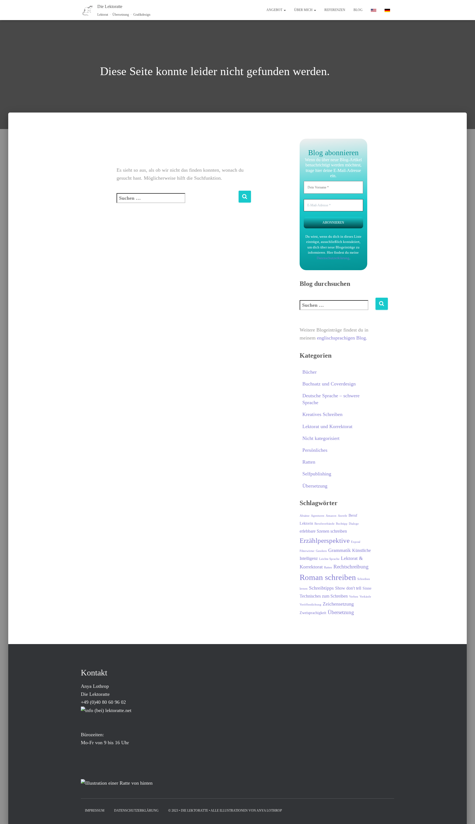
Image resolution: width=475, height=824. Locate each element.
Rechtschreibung (351, 567)
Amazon (331, 515)
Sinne (367, 588)
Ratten (308, 462)
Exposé (355, 541)
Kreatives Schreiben (322, 414)
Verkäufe (365, 596)
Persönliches (314, 450)
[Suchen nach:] (177, 201)
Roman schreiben (328, 577)
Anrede (342, 515)
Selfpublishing (316, 474)
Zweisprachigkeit (313, 613)
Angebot (274, 10)
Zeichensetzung (338, 604)
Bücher (309, 372)
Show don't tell (348, 588)
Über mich (303, 10)
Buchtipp (341, 523)
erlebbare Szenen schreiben (323, 531)
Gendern (321, 550)
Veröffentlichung (310, 604)
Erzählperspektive (325, 540)
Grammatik (339, 550)
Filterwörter (307, 550)
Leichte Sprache (329, 558)
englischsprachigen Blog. (342, 338)
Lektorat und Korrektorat (327, 426)
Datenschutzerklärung (333, 258)
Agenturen (317, 515)
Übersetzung (314, 486)
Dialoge (354, 523)
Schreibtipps (321, 588)
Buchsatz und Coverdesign (329, 384)
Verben (353, 596)
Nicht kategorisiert (320, 438)
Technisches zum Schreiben (324, 596)
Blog (358, 10)
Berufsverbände (324, 523)
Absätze (305, 515)
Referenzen (334, 10)
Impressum (94, 810)
